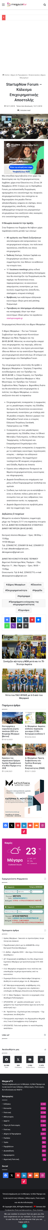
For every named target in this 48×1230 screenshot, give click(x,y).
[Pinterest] (32, 620)
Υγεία (6, 1142)
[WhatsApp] (7, 625)
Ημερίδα (38, 590)
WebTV (6, 1121)
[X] (13, 620)
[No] (44, 1220)
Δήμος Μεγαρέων (16, 584)
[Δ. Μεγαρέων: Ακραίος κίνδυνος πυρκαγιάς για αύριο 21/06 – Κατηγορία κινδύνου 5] (35, 718)
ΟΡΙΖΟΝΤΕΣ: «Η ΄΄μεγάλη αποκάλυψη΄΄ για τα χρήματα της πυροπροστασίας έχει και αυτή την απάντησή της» (24, 1005)
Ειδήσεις (7, 1104)
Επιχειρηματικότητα (17, 590)
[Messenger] (38, 620)
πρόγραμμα (24, 596)
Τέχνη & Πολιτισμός (12, 1125)
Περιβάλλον (9, 1146)
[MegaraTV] (17, 4)
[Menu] (3, 6)
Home (6, 75)
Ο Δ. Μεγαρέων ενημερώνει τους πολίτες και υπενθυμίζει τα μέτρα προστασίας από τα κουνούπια (22, 971)
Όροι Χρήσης (38, 1210)
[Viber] (13, 625)
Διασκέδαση (9, 1151)
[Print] (26, 625)
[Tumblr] (26, 620)
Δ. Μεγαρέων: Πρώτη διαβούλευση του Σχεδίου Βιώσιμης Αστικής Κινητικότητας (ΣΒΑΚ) (35, 763)
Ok (24, 1226)
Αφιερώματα (9, 1155)
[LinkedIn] (19, 620)
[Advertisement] (24, 48)
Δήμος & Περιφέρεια (19, 75)
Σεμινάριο (24, 610)
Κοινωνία (7, 1108)
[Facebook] (7, 620)
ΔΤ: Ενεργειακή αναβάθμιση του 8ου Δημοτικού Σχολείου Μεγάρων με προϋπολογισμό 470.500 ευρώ (23, 962)
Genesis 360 (40, 1207)
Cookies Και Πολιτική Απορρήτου (18, 1210)
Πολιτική (7, 1112)
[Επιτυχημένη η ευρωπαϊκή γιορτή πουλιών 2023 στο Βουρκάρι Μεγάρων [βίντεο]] (12, 718)
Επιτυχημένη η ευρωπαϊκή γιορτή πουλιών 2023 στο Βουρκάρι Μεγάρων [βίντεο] (10, 731)
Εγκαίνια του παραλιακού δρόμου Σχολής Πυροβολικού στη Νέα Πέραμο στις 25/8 (11, 763)
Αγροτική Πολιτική (11, 1159)
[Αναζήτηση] (44, 6)
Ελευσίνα (36, 584)
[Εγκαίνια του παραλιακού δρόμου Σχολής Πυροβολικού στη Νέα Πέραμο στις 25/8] (12, 750)
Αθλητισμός (9, 1117)
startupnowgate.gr (15, 318)
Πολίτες (7, 1129)
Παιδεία (7, 1138)
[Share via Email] (19, 625)
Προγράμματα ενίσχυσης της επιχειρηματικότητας (24, 603)
